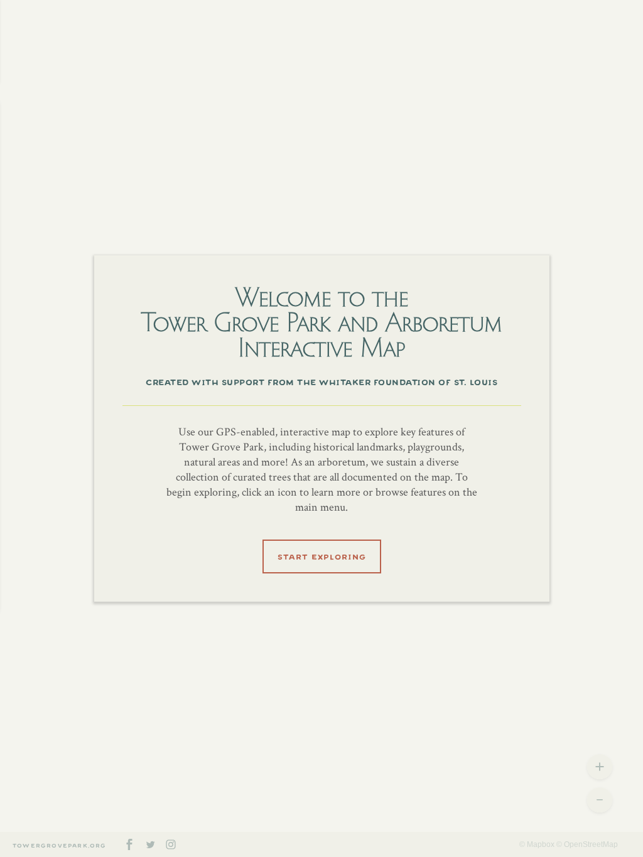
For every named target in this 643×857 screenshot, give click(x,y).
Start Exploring (322, 556)
